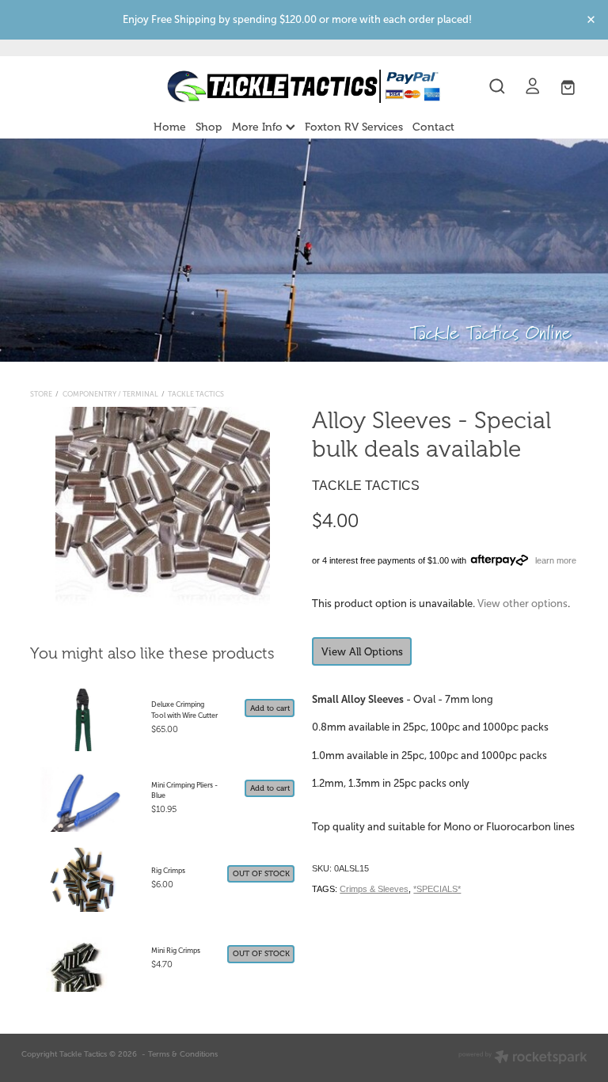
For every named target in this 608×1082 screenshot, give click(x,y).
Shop (209, 127)
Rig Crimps (168, 871)
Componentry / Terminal (110, 394)
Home (170, 127)
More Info (259, 127)
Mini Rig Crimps (175, 951)
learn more (555, 560)
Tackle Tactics (196, 394)
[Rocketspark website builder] (522, 1058)
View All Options (362, 652)
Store (41, 394)
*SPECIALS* (437, 889)
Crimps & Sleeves (374, 889)
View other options (522, 603)
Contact (433, 127)
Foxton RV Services (354, 127)
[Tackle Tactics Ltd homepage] (304, 86)
